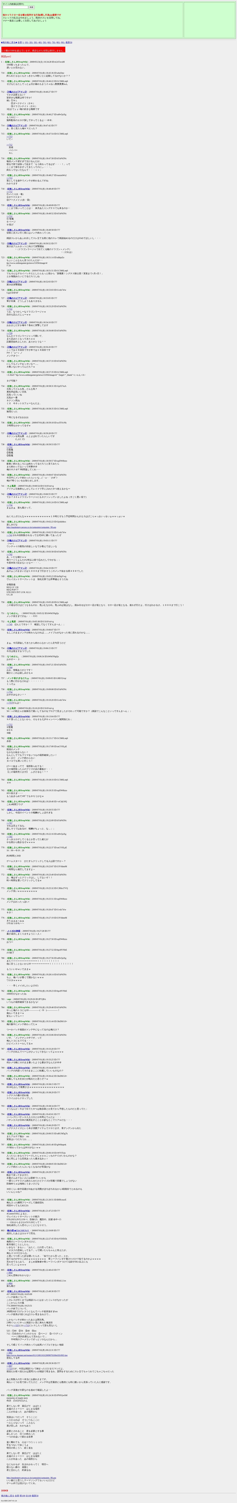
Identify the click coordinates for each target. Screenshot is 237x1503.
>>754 (9, 692)
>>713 (9, 136)
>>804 (9, 1273)
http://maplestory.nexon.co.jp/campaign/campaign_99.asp (31, 527)
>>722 (9, 309)
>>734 (9, 505)
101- (27, 42)
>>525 (16, 1325)
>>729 (9, 333)
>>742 (9, 554)
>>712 (9, 145)
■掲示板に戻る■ (9, 42)
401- (40, 42)
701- (54, 42)
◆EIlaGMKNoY (18, 1230)
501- (45, 42)
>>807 (9, 1366)
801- (58, 42)
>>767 (9, 823)
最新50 (69, 42)
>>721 (9, 1368)
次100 (28, 1496)
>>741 (9, 535)
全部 (20, 42)
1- (23, 42)
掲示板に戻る (7, 1496)
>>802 (9, 1353)
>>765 (9, 837)
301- (36, 42)
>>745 (9, 624)
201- (31, 42)
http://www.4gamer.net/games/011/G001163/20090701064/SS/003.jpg (37, 1355)
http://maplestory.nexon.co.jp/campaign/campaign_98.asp (31, 1478)
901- (63, 42)
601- (49, 42)
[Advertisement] (53, 31)
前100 (22, 1496)
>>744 (9, 667)
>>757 (9, 703)
